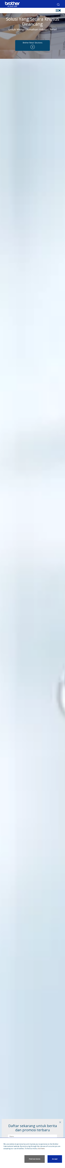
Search (58, 4)
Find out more (34, 1159)
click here (41, 1149)
